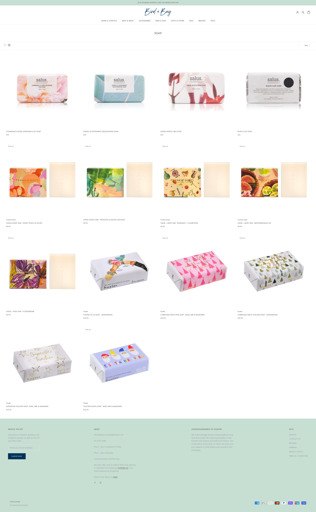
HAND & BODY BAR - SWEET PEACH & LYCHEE (24, 223)
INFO (213, 20)
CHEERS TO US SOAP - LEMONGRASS (97, 315)
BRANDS (201, 20)
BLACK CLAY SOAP (245, 131)
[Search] (303, 12)
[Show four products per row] (9, 45)
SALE (191, 20)
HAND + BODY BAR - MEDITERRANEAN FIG (254, 223)
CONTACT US (295, 439)
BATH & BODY (128, 20)
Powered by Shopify (19, 505)
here (115, 477)
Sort (306, 45)
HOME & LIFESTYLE (109, 20)
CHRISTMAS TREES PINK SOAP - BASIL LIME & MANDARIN (182, 315)
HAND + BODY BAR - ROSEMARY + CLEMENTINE (179, 223)
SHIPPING (293, 447)
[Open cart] (308, 12)
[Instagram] (101, 482)
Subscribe (17, 456)
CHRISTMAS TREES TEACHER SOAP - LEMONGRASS (257, 315)
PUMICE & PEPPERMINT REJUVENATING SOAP (101, 131)
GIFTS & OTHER (177, 20)
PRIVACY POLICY (296, 451)
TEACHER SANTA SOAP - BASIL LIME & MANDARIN (102, 406)
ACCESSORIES (144, 20)
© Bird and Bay (15, 502)
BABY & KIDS (161, 20)
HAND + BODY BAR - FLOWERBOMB (20, 311)
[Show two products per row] (5, 45)
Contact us (123, 468)
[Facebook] (95, 482)
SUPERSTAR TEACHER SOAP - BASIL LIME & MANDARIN (27, 406)
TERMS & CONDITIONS (298, 456)
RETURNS (293, 443)
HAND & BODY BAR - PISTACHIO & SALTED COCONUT (104, 219)
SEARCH (292, 434)
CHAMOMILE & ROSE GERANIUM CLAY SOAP (23, 131)
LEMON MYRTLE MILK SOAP (171, 131)
